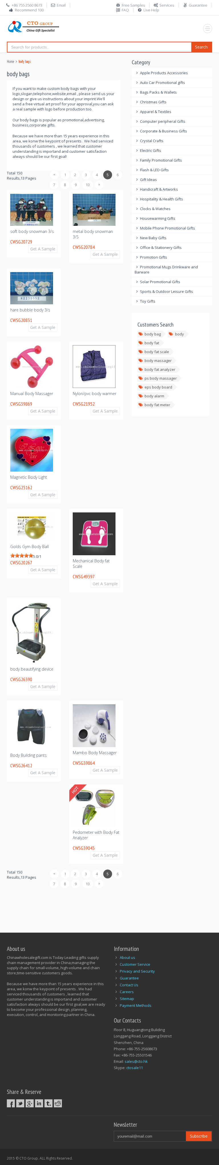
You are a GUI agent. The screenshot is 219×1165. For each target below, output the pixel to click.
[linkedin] (39, 1103)
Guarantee (198, 5)
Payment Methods (135, 1005)
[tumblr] (48, 1103)
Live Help (151, 10)
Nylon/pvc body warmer (94, 393)
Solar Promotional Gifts (160, 281)
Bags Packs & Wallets (158, 92)
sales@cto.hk (136, 1061)
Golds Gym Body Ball (29, 546)
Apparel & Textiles (155, 111)
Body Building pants (28, 755)
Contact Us (129, 984)
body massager (158, 360)
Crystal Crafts (151, 140)
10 (88, 184)
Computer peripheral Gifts (162, 121)
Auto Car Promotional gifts (162, 82)
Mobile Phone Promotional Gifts (167, 228)
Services (166, 5)
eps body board (158, 387)
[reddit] (58, 1103)
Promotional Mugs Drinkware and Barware (166, 269)
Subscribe (199, 1136)
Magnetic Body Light (28, 477)
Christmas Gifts (153, 101)
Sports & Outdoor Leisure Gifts (166, 291)
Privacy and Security (137, 971)
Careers (127, 991)
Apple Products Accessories (164, 72)
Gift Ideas (148, 179)
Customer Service (135, 964)
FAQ (125, 10)
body (179, 334)
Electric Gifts (150, 150)
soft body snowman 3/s (32, 231)
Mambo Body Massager (95, 752)
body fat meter (157, 404)
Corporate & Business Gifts (163, 131)
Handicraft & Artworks (159, 189)
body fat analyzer (160, 369)
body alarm (154, 396)
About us (127, 957)
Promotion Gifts (153, 257)
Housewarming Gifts (157, 218)
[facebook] (11, 1103)
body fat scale (157, 351)
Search (201, 47)
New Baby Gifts (153, 237)
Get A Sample (42, 248)
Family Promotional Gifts (161, 160)
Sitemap (127, 998)
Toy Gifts (147, 301)
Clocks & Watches (155, 208)
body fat (152, 342)
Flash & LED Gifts (154, 169)
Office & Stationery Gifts (161, 247)
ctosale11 (134, 1067)
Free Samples (133, 5)
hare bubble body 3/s (30, 310)
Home (10, 61)
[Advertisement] (110, 907)
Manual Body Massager (31, 393)
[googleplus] (30, 1103)
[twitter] (20, 1103)
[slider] (21, 555)
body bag (153, 334)
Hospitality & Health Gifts (161, 199)
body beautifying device (31, 669)
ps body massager (161, 378)
